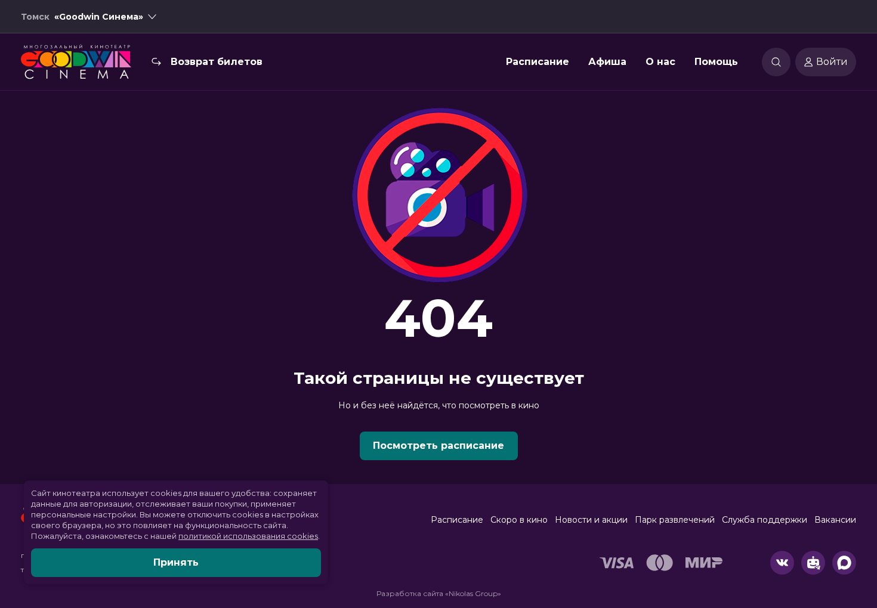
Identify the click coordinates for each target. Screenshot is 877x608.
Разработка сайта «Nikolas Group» (438, 593)
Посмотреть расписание (438, 445)
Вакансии (835, 519)
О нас (660, 61)
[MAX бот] (844, 563)
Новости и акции (591, 519)
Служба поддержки (764, 519)
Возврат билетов (217, 61)
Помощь (716, 61)
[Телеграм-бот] (813, 563)
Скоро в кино (519, 519)
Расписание (537, 61)
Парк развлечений (675, 519)
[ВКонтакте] (782, 563)
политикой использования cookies (248, 536)
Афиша (607, 61)
